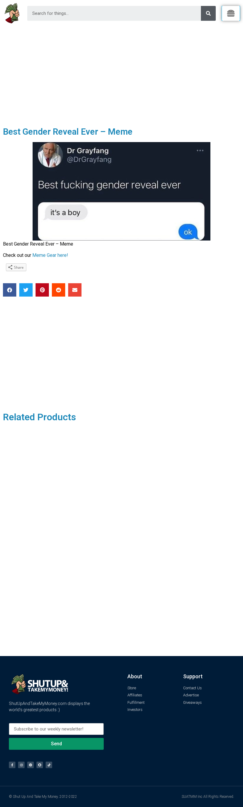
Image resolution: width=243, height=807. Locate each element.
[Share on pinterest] (42, 290)
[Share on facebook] (9, 290)
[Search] (208, 13)
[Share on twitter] (26, 290)
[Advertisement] (121, 71)
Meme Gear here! (50, 255)
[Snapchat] (39, 765)
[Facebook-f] (12, 765)
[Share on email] (74, 290)
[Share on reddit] (58, 290)
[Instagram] (21, 765)
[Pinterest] (30, 765)
